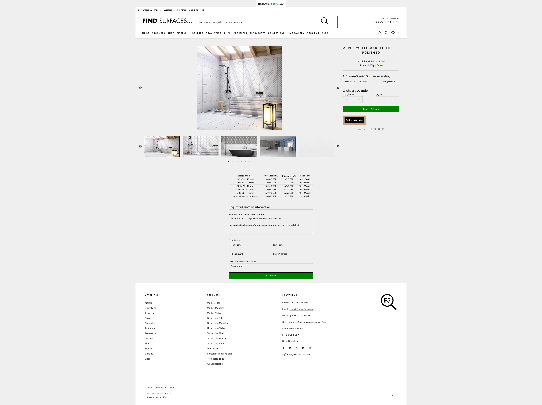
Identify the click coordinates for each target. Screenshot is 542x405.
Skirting (149, 353)
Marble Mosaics (215, 308)
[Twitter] (371, 129)
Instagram (382, 129)
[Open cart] (399, 32)
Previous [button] (140, 87)
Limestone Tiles (215, 318)
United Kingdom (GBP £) (161, 387)
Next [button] (338, 87)
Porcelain (240, 33)
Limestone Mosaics (217, 323)
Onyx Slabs (213, 348)
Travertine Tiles (215, 333)
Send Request (271, 275)
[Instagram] (297, 347)
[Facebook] (368, 129)
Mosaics (149, 348)
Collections (276, 33)
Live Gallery (296, 33)
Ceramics (150, 338)
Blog (325, 33)
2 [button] (232, 161)
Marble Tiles (213, 302)
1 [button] (228, 161)
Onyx (227, 33)
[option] (239, 88)
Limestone (196, 33)
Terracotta (257, 33)
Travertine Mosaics (217, 338)
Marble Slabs (214, 313)
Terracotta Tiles (215, 358)
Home (145, 33)
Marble (182, 33)
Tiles (147, 343)
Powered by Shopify (156, 397)
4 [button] (241, 161)
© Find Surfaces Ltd (159, 394)
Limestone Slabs (216, 328)
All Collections (215, 363)
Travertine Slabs (215, 343)
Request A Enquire (371, 109)
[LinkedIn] (310, 347)
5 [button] (245, 161)
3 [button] (237, 161)
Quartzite (150, 323)
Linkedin (379, 129)
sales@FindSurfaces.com (301, 309)
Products (158, 33)
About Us (313, 33)
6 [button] (249, 161)
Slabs (147, 358)
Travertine (213, 33)
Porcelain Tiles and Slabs (220, 353)
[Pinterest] (375, 129)
